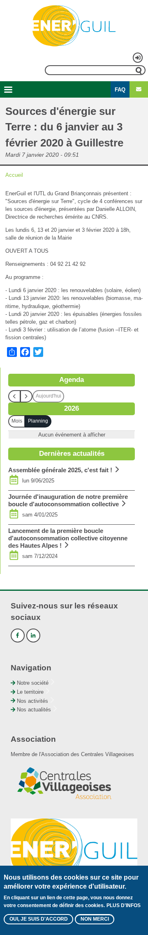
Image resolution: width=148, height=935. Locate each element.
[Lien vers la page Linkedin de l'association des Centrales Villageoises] (33, 635)
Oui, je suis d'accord (38, 919)
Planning (38, 420)
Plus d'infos (123, 905)
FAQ (120, 90)
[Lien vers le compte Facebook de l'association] (18, 635)
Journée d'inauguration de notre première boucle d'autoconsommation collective (68, 500)
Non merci (95, 919)
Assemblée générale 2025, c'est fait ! (60, 469)
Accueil (14, 175)
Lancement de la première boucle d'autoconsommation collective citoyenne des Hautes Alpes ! (67, 538)
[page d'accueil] (74, 25)
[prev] (14, 396)
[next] (26, 396)
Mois (17, 420)
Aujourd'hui (48, 395)
